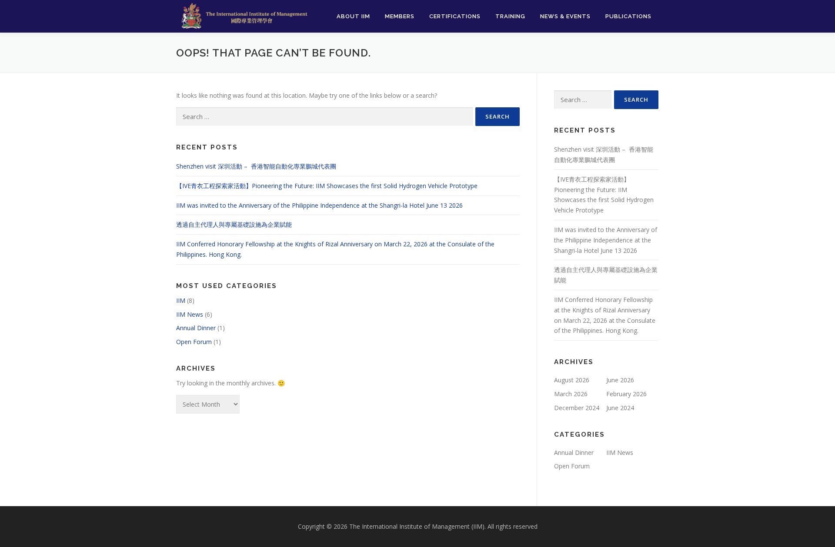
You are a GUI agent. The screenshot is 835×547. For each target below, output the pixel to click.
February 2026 (626, 394)
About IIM (353, 16)
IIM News (189, 314)
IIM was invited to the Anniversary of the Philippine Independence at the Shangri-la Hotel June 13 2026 (319, 205)
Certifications (455, 16)
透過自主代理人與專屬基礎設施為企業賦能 (234, 224)
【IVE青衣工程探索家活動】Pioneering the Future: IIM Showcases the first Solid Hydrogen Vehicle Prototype (327, 186)
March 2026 (571, 394)
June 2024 (620, 408)
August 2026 (571, 380)
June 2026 (620, 380)
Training (510, 16)
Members (399, 16)
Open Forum (194, 342)
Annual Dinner (196, 328)
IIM (180, 300)
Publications (628, 16)
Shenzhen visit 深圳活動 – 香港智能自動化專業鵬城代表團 (257, 166)
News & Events (565, 16)
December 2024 (576, 408)
